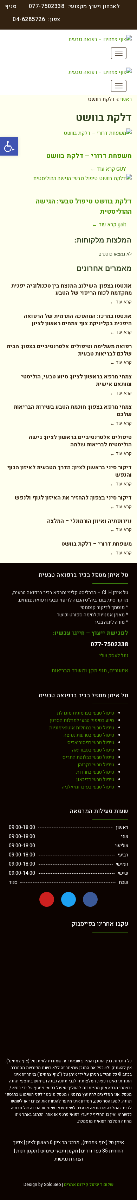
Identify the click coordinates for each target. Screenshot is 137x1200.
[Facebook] (90, 899)
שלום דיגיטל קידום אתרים (88, 1184)
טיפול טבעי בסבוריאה (93, 750)
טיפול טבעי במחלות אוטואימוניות (81, 727)
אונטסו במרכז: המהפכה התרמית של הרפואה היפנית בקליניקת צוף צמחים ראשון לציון (78, 320)
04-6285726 (29, 19)
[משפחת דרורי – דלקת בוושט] (68, 137)
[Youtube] (46, 899)
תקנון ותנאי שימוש (59, 1151)
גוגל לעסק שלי (113, 655)
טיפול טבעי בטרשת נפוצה (89, 735)
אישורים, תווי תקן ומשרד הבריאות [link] (90, 670)
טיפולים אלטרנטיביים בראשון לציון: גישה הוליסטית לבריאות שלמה (80, 441)
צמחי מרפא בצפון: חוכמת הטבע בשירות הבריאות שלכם (73, 411)
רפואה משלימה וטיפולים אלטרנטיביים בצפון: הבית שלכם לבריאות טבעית (69, 350)
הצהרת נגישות (68, 1159)
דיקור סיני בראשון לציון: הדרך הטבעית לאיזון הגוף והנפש (69, 471)
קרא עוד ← (102, 169)
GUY (121, 169)
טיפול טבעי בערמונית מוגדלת (85, 713)
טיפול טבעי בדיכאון (95, 779)
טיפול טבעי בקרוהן (96, 764)
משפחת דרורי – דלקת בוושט (89, 156)
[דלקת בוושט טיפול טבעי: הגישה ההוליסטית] (68, 183)
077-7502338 (47, 6)
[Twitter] (68, 899)
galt (122, 224)
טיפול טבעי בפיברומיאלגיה (88, 787)
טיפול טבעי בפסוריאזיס (90, 742)
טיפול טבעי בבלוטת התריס (88, 757)
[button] (9, 146)
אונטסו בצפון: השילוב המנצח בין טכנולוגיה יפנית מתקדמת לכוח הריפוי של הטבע (71, 289)
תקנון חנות (26, 1151)
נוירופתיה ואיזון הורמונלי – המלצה (89, 521)
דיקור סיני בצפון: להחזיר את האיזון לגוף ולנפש (73, 498)
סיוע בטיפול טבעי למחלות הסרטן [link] (82, 720)
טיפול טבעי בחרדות (95, 772)
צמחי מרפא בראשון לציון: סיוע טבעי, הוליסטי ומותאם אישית (76, 380)
